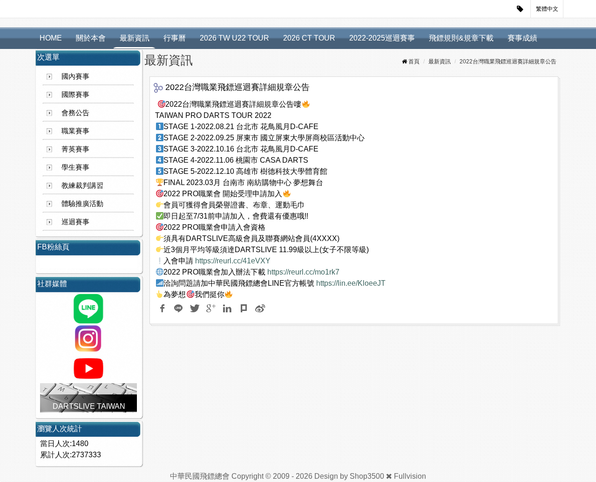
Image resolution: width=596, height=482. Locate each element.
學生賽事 (75, 167)
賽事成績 (522, 38)
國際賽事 (75, 94)
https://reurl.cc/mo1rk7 (303, 272)
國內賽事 (75, 76)
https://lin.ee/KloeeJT (351, 283)
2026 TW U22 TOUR (234, 38)
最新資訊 (134, 38)
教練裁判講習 (82, 185)
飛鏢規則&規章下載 (461, 38)
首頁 (414, 61)
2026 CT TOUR (309, 38)
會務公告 (75, 113)
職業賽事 (75, 131)
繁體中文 (547, 9)
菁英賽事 (75, 149)
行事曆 (174, 38)
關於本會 (91, 38)
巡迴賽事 (75, 222)
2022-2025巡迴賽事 (382, 38)
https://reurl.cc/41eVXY (233, 261)
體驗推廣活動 (82, 203)
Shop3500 (367, 476)
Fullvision (410, 476)
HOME (51, 38)
